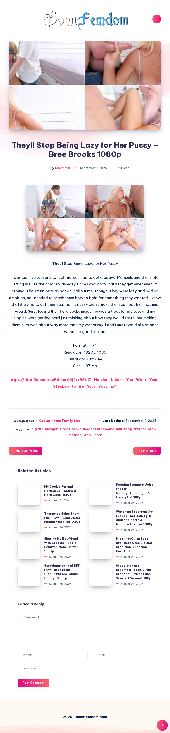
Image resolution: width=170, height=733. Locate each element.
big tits (37, 429)
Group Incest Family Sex (59, 421)
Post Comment (33, 682)
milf (119, 429)
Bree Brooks (70, 429)
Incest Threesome (98, 429)
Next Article (147, 450)
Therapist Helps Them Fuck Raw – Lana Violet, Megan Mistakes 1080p (62, 518)
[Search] (156, 19)
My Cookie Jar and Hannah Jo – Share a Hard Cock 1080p (60, 491)
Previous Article (26, 450)
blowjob (51, 429)
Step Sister (92, 435)
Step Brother (135, 429)
